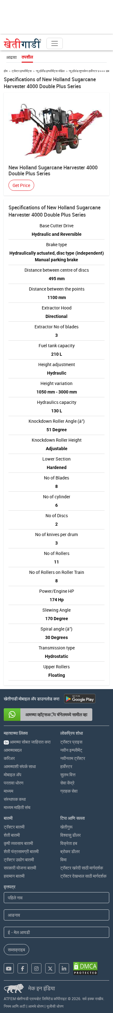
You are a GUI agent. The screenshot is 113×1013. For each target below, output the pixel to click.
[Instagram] (36, 968)
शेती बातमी (12, 835)
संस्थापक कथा (15, 799)
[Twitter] (50, 968)
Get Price (21, 185)
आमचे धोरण (36, 1006)
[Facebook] (23, 968)
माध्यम (8, 791)
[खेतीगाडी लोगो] (22, 43)
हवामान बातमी (14, 876)
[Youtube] (9, 968)
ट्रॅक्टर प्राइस (71, 742)
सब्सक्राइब (16, 950)
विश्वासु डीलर (70, 835)
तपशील (27, 56)
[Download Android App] (79, 698)
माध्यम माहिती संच (17, 807)
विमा (63, 860)
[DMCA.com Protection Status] (85, 968)
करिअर (9, 758)
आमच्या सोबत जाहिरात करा (28, 742)
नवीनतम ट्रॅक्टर (72, 758)
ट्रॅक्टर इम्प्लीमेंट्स (22, 71)
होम (6, 71)
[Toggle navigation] (54, 43)
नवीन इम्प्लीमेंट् (71, 750)
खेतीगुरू (66, 827)
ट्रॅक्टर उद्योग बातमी (19, 860)
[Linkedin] (64, 968)
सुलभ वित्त (67, 775)
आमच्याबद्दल (13, 750)
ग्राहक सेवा (69, 791)
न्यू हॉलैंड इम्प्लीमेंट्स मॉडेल (50, 71)
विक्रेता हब (68, 843)
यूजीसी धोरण (54, 1006)
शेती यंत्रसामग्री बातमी (21, 851)
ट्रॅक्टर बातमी (14, 827)
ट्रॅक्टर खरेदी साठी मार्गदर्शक (81, 868)
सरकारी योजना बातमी (20, 868)
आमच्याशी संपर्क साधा (20, 766)
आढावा (11, 57)
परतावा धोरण (14, 783)
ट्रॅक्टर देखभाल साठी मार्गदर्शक (83, 876)
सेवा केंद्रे (67, 783)
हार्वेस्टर (66, 766)
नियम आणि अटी (14, 1006)
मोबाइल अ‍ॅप (12, 775)
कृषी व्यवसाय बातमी (18, 843)
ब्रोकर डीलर (70, 851)
